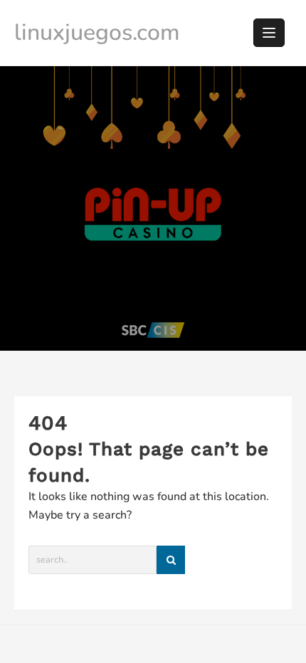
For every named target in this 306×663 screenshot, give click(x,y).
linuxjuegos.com (97, 32)
